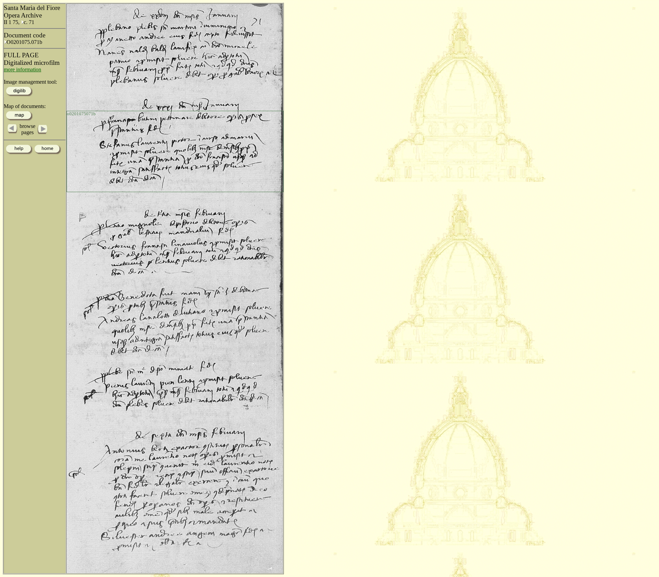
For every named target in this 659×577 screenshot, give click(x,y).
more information (22, 69)
